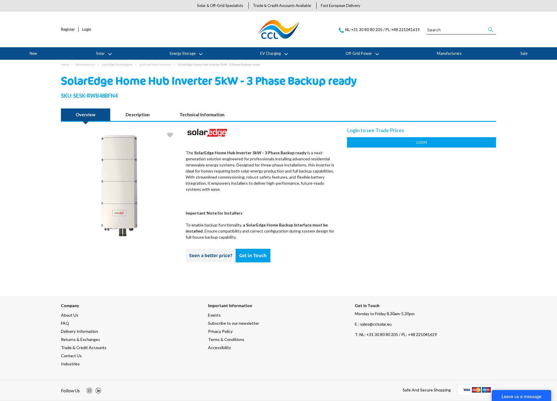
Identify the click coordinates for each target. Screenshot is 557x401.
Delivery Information (79, 331)
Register (68, 29)
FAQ (65, 323)
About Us (69, 315)
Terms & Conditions (226, 339)
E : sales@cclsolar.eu (373, 324)
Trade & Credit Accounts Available (282, 5)
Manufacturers (449, 53)
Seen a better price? (210, 255)
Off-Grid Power (359, 53)
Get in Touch (253, 255)
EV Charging (270, 53)
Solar (100, 53)
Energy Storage (183, 53)
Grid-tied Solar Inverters (155, 64)
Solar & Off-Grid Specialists (220, 5)
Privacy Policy (220, 331)
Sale (523, 53)
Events (214, 315)
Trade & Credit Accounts (83, 347)
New (33, 53)
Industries (70, 363)
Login (86, 29)
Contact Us (71, 355)
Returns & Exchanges (80, 339)
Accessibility (219, 347)
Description (138, 114)
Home (65, 64)
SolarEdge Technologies (117, 64)
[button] (491, 29)
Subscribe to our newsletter (233, 323)
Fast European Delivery (340, 5)
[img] (89, 390)
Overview (85, 114)
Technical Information (202, 114)
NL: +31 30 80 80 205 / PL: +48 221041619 (396, 334)
